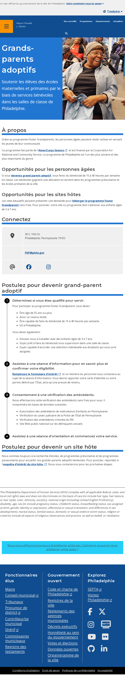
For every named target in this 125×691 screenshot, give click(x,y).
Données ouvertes (63, 649)
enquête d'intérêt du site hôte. (23, 464)
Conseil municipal (20, 595)
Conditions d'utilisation (26, 670)
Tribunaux (14, 601)
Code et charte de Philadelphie (63, 591)
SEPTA (93, 589)
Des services (70, 21)
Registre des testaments (15, 649)
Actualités (118, 21)
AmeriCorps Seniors (51, 150)
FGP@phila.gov (34, 253)
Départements (103, 21)
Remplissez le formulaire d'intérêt (35, 374)
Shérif (10, 629)
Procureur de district (16, 610)
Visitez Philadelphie (98, 597)
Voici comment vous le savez (84, 3)
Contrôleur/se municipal (17, 621)
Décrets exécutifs (62, 626)
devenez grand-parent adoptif (31, 175)
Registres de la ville (60, 603)
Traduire (114, 11)
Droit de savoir (51, 670)
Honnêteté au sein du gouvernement (63, 635)
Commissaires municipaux (17, 638)
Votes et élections (63, 643)
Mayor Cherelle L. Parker (24, 25)
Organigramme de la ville (63, 657)
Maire (10, 589)
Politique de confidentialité (78, 670)
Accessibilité (105, 670)
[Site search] (66, 33)
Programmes (86, 21)
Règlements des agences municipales (61, 615)
